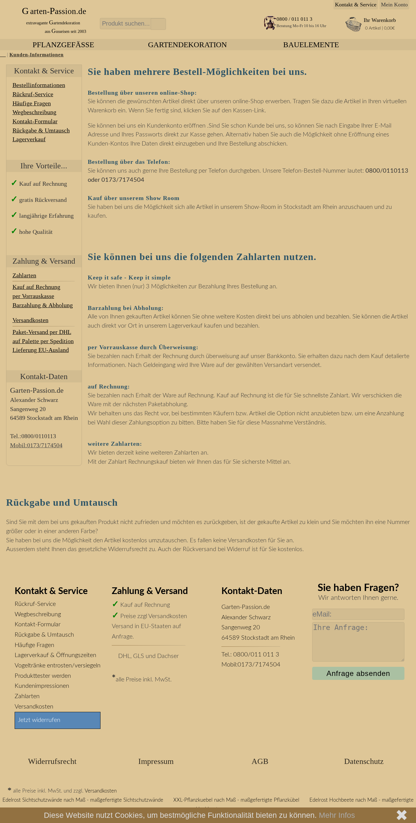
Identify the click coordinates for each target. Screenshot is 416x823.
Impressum (156, 761)
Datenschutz (364, 761)
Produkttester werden (43, 676)
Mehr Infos (337, 815)
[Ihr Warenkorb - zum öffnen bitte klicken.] (353, 30)
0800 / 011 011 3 (294, 19)
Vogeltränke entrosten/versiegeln (57, 666)
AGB (260, 761)
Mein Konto (394, 5)
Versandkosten (30, 320)
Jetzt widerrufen (39, 720)
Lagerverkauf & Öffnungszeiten (55, 655)
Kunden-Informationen (36, 55)
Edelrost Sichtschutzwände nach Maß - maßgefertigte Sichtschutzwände (82, 800)
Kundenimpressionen (42, 686)
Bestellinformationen (38, 85)
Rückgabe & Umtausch (41, 130)
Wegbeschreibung (34, 112)
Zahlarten (27, 696)
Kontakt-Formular (35, 121)
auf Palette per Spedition (43, 341)
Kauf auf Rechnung (36, 286)
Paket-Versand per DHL (41, 332)
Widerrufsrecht (52, 761)
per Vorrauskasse (33, 296)
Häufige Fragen (31, 103)
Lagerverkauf (29, 139)
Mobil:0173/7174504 (250, 665)
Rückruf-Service (35, 604)
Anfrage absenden (358, 673)
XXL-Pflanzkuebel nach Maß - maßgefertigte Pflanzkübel (236, 800)
